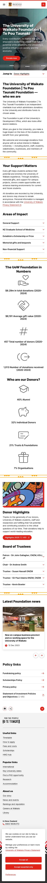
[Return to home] (15, 5)
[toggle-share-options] (11, 709)
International (8, 767)
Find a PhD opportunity (13, 775)
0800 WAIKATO (12, 824)
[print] (5, 709)
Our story (7, 796)
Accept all (23, 860)
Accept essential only (23, 867)
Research (7, 779)
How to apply (9, 742)
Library (6, 813)
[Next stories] (41, 655)
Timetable (7, 738)
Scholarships (8, 750)
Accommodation (10, 784)
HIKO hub (7, 755)
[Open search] (43, 4)
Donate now (11, 58)
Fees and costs (10, 746)
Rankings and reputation (14, 804)
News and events (11, 800)
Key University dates (12, 771)
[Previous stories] (35, 655)
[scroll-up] (42, 709)
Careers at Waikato (11, 808)
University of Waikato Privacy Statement (22, 850)
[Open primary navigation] (4, 4)
